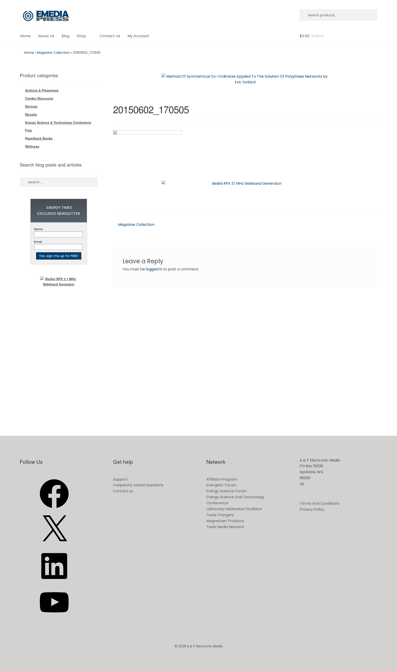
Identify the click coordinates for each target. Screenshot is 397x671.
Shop (81, 36)
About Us (46, 36)
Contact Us (110, 36)
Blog (65, 36)
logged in (154, 269)
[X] (54, 545)
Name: (38, 229)
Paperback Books (39, 138)
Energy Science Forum (226, 491)
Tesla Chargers (220, 515)
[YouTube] (54, 618)
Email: (38, 242)
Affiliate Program (221, 479)
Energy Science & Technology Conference (58, 122)
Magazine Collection (53, 52)
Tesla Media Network (225, 526)
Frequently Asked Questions (138, 485)
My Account (138, 36)
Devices (31, 106)
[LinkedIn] (54, 582)
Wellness (32, 146)
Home (25, 36)
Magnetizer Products (225, 521)
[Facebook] (54, 509)
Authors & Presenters (42, 90)
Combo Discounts (39, 98)
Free (28, 130)
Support (120, 479)
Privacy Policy (312, 509)
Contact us (123, 491)
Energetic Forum (221, 485)
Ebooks (31, 114)
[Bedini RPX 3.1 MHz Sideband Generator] (245, 191)
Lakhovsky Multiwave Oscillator (234, 509)
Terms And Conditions (319, 503)
